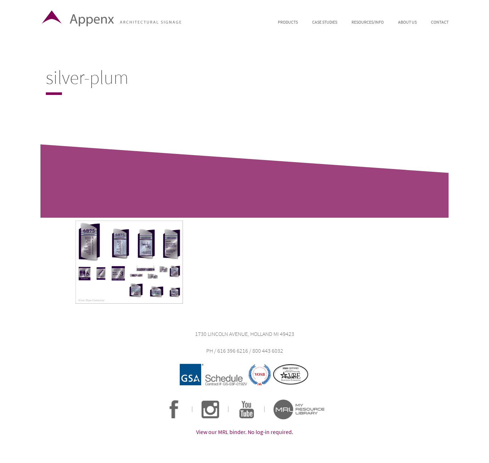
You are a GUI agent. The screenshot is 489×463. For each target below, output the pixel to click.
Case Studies (324, 22)
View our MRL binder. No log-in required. (244, 432)
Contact (440, 22)
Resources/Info (368, 22)
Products (288, 22)
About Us (407, 22)
